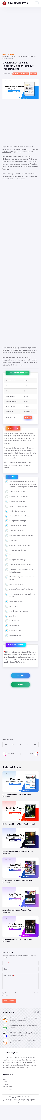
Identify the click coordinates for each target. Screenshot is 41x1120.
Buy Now (28, 417)
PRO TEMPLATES (18, 3)
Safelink (33, 73)
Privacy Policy (7, 1089)
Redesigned (25, 73)
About (4, 1082)
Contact (5, 1084)
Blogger (16, 73)
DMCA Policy (7, 1087)
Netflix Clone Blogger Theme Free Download (18, 824)
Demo (20, 684)
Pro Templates (27, 1097)
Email (6, 969)
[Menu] (37, 3)
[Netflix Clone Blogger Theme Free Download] (20, 811)
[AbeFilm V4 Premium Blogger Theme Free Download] (20, 838)
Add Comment (9, 975)
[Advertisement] (20, 27)
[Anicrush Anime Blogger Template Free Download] (20, 897)
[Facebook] (6, 744)
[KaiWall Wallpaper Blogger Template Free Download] (20, 868)
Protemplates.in (11, 1067)
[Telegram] (27, 744)
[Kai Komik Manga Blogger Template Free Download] (20, 926)
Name (6, 963)
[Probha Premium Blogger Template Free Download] (20, 781)
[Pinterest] (20, 744)
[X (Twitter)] (13, 744)
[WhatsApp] (35, 744)
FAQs (4, 1079)
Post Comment (9, 1000)
